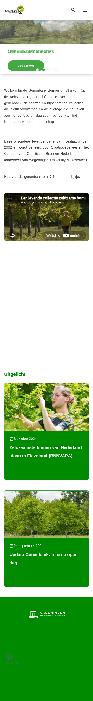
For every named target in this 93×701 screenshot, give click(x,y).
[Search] (73, 10)
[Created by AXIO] (46, 683)
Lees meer (25, 65)
